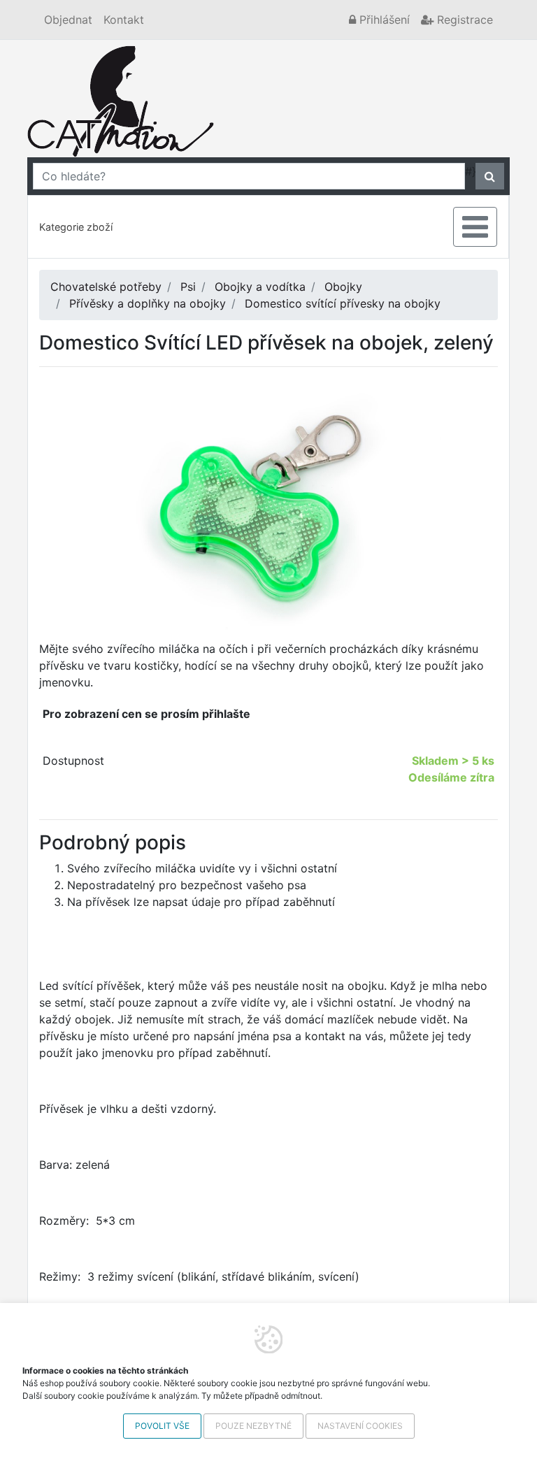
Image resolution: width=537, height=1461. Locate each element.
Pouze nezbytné (253, 1425)
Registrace (463, 20)
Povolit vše (162, 1425)
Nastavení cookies (360, 1425)
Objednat (68, 20)
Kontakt (123, 20)
